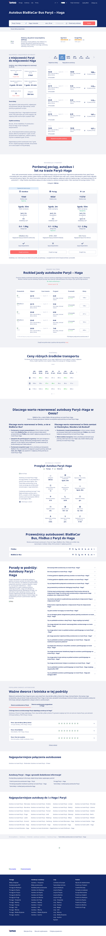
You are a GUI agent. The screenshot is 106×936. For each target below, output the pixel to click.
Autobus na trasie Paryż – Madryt (62, 807)
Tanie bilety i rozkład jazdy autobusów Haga (22, 786)
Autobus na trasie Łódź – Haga (62, 825)
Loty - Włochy (57, 912)
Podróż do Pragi (80, 907)
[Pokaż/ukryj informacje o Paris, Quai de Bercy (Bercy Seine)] (94, 723)
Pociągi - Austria (14, 915)
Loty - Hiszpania (58, 900)
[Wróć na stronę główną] (14, 3)
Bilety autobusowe (37, 885)
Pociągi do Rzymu (14, 890)
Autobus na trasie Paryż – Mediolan (63, 811)
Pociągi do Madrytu (15, 887)
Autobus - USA (35, 907)
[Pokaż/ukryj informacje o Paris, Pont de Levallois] (94, 738)
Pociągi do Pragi (14, 897)
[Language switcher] (64, 3)
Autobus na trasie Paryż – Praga (18, 814)
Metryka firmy (28, 931)
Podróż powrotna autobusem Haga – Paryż (22, 781)
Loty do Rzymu (57, 890)
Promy (36, 2)
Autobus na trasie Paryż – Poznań (41, 811)
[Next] (94, 57)
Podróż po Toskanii (81, 885)
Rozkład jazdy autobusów (39, 887)
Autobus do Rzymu (37, 892)
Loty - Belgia (57, 907)
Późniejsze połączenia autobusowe (77, 336)
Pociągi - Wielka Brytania (16, 912)
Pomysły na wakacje (81, 890)
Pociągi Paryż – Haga (60, 781)
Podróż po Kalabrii (81, 895)
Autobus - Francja (36, 905)
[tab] (53, 62)
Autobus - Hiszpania (37, 882)
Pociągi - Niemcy (14, 902)
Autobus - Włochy (36, 910)
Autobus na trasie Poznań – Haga (40, 825)
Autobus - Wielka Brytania (39, 912)
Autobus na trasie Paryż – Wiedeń (85, 818)
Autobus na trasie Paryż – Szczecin (19, 821)
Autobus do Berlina (37, 897)
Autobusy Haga (51, 837)
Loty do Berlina (58, 895)
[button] (50, 23)
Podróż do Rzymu (80, 900)
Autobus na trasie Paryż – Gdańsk (85, 811)
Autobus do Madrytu (37, 890)
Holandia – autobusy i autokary (36, 837)
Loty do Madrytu (58, 887)
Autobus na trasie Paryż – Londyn (63, 804)
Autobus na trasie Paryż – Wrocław (85, 804)
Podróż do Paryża (80, 902)
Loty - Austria (57, 917)
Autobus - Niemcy (36, 902)
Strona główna (13, 837)
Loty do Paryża (57, 892)
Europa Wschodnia (81, 892)
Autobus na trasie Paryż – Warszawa (19, 804)
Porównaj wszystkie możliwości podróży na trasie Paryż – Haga (28, 784)
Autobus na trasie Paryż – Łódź (40, 814)
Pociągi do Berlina (14, 895)
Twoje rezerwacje (74, 2)
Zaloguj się (94, 2)
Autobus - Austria (36, 915)
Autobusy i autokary (37, 880)
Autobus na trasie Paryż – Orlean (40, 763)
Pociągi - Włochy (14, 910)
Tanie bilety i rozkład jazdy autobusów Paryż (66, 784)
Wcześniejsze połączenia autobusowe (29, 336)
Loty (32, 2)
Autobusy (26, 2)
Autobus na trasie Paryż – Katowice (19, 811)
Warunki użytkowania (41, 931)
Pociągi (21, 2)
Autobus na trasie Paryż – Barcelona (19, 807)
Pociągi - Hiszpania (15, 900)
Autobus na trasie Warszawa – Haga (63, 821)
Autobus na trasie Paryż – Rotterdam (19, 763)
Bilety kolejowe (13, 882)
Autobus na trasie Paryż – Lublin (18, 818)
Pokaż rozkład (15, 95)
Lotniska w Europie (59, 882)
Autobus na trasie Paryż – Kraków (41, 804)
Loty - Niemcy (57, 902)
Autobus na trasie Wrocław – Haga (19, 825)
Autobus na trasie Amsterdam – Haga (42, 828)
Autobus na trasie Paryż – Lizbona (85, 807)
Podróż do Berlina (80, 905)
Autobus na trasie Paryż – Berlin (84, 814)
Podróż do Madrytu (81, 897)
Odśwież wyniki (52, 284)
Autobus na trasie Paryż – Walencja (41, 818)
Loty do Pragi (57, 897)
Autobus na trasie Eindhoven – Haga (63, 828)
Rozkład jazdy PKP (14, 885)
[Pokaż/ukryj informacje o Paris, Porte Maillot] (94, 731)
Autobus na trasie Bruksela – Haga (19, 828)
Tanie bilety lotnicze (59, 885)
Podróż (77, 880)
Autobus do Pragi (36, 900)
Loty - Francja (57, 905)
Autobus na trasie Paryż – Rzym (40, 807)
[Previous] (29, 372)
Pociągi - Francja (14, 905)
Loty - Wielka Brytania (60, 915)
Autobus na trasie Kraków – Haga (85, 821)
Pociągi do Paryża (14, 892)
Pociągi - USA (13, 907)
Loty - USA (56, 910)
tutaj (66, 342)
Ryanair (55, 920)
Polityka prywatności (56, 931)
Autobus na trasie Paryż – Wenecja (63, 814)
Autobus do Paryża (37, 895)
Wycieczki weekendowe (82, 882)
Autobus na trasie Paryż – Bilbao (62, 818)
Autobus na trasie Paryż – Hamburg (41, 821)
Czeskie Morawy (80, 887)
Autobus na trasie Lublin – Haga (84, 825)
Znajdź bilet (16, 76)
